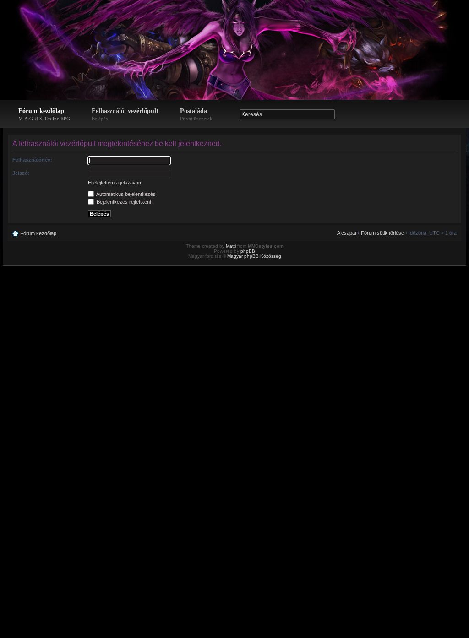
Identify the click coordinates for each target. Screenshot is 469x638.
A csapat (346, 233)
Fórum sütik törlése (382, 233)
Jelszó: (21, 173)
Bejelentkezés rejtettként (123, 202)
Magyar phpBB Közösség (254, 256)
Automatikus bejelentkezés (125, 194)
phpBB (247, 251)
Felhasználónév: (32, 159)
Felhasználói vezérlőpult (125, 114)
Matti (231, 246)
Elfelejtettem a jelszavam (115, 182)
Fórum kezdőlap (44, 114)
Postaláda (196, 114)
